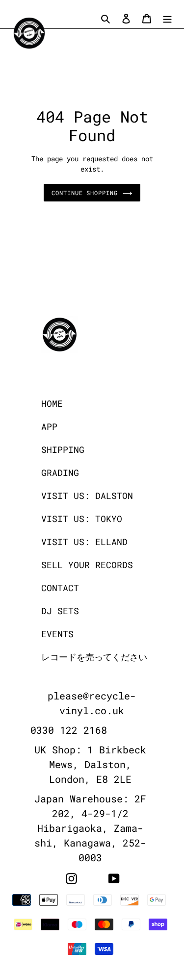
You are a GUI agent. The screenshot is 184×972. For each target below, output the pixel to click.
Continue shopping (85, 193)
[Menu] (167, 17)
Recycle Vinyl (112, 966)
